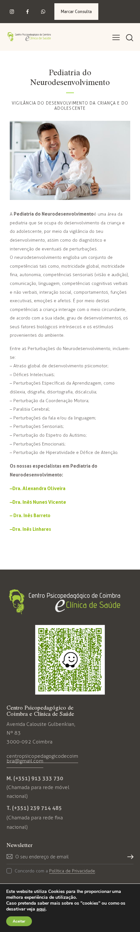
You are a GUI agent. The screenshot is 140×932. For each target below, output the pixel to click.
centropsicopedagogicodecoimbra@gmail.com (42, 758)
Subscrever (128, 859)
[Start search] (129, 38)
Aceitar (19, 921)
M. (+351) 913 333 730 (35, 778)
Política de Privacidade (72, 871)
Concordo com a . (55, 871)
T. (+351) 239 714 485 (34, 808)
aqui (41, 909)
